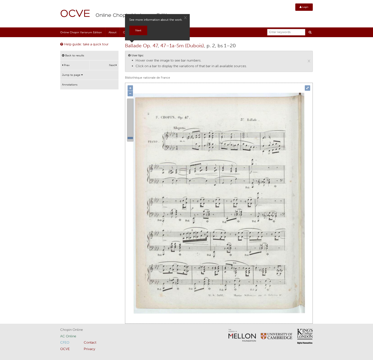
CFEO (64, 342)
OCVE (75, 14)
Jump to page (71, 74)
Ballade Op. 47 (141, 46)
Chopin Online (71, 330)
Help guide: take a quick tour (86, 44)
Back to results (74, 55)
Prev (66, 65)
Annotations (69, 84)
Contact (90, 342)
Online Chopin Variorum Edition (81, 32)
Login (305, 7)
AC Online (68, 336)
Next (112, 65)
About (112, 32)
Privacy (89, 349)
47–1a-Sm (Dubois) (182, 46)
